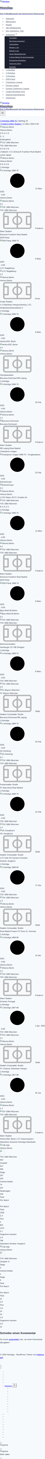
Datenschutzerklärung (15, 95)
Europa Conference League (17, 89)
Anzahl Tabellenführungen (17, 54)
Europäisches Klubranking (17, 60)
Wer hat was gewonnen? (17, 41)
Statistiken (8, 1386)
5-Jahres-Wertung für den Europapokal (21, 57)
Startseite (10, 19)
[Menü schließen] (0, 1367)
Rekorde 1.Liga (14, 47)
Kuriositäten (13, 38)
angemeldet (14, 1339)
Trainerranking (13, 44)
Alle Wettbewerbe (13, 28)
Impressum (10, 98)
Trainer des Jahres (15, 63)
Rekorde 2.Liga (14, 51)
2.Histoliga (10, 73)
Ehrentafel (12, 67)
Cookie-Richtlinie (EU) (15, 92)
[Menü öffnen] (2, 113)
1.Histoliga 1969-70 (8, 121)
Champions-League (14, 82)
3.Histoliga (10, 76)
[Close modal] (1, 1442)
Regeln (9, 25)
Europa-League (12, 85)
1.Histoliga (10, 70)
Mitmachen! (11, 22)
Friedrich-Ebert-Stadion (11, 124)
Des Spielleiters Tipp (15, 31)
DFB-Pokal (10, 79)
